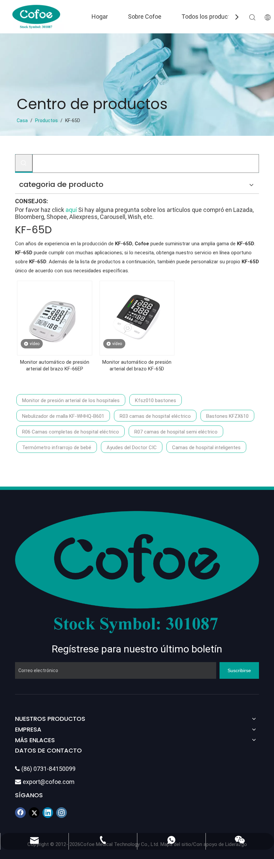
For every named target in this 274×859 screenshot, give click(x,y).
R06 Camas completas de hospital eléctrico (70, 432)
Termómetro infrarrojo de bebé (56, 448)
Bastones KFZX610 (227, 416)
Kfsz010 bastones (155, 400)
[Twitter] (34, 812)
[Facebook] (20, 812)
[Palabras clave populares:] (23, 163)
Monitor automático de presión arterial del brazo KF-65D (136, 365)
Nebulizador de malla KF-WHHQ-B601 (63, 416)
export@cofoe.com (45, 781)
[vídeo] (54, 318)
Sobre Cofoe (144, 16)
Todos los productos (209, 16)
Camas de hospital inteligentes (206, 448)
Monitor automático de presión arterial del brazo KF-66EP (54, 365)
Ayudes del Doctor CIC (132, 448)
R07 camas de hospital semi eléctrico (176, 432)
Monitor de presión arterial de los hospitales (71, 400)
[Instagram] (61, 812)
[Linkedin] (47, 812)
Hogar (100, 16)
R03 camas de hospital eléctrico (155, 416)
